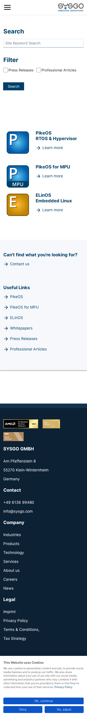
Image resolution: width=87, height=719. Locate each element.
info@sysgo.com (18, 511)
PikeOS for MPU (24, 307)
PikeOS (16, 296)
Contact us (19, 264)
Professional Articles (58, 70)
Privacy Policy (63, 687)
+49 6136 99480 (18, 502)
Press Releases (20, 70)
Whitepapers (21, 328)
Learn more (52, 147)
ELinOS (16, 317)
